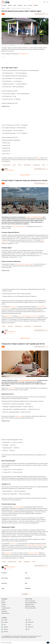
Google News (31, 622)
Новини (10, 5)
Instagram (6, 626)
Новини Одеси (27, 561)
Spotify (29, 624)
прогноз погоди (27, 326)
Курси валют (4, 611)
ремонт (19, 164)
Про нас (3, 600)
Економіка (20, 5)
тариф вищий (18, 416)
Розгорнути (25, 594)
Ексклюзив (4, 583)
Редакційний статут (29, 604)
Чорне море (10, 326)
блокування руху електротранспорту (36, 545)
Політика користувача (30, 600)
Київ (26, 583)
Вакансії (3, 602)
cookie (10, 642)
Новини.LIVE (15, 226)
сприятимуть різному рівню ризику (24, 264)
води (28, 47)
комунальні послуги (6, 164)
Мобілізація (28, 588)
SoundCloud (30, 626)
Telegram (6, 622)
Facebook (6, 629)
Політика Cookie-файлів (30, 608)
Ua (44, 2)
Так (48, 642)
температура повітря (37, 326)
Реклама (3, 606)
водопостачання (36, 164)
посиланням (23, 226)
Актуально (4, 572)
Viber (5, 624)
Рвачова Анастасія (9, 170)
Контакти (4, 604)
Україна (4, 5)
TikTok (29, 619)
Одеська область (27, 164)
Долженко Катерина (9, 331)
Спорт (25, 5)
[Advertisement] (25, 61)
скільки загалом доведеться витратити (28, 316)
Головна (3, 8)
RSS (28, 629)
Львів (3, 588)
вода (43, 164)
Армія (14, 5)
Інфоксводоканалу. (24, 53)
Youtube (5, 619)
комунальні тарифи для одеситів (27, 380)
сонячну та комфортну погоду (34, 217)
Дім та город (5, 578)
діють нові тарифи (17, 507)
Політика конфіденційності (31, 602)
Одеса (8, 8)
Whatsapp (6, 631)
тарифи (4, 561)
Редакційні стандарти (30, 606)
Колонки (30, 5)
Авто (26, 572)
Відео (36, 5)
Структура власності (6, 608)
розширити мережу (33, 553)
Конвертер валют (6, 613)
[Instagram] (5, 333)
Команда (4, 609)
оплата (34, 561)
